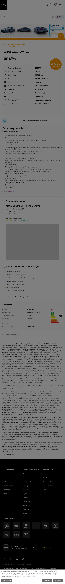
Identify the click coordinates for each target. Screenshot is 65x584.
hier (34, 576)
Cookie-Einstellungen (7, 580)
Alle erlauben (47, 580)
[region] (32, 577)
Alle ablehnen (58, 580)
